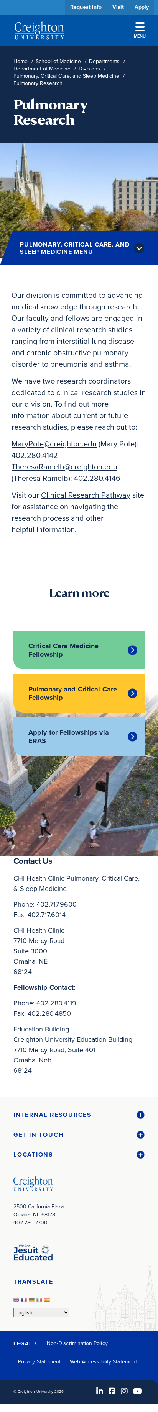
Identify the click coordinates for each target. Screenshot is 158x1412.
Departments (104, 61)
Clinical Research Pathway (85, 495)
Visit (118, 7)
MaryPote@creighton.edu (54, 443)
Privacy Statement (39, 1362)
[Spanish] (48, 1302)
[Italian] (40, 1302)
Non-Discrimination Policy (77, 1343)
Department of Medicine (42, 68)
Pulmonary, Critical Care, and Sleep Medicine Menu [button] (74, 248)
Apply (142, 7)
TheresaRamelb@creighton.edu (64, 466)
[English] (17, 1302)
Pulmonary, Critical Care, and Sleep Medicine (66, 76)
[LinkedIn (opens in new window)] (100, 1391)
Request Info (86, 7)
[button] (79, 1115)
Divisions (89, 68)
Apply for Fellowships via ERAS (68, 736)
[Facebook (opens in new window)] (112, 1391)
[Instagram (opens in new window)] (124, 1391)
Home (20, 61)
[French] (25, 1302)
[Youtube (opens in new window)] (137, 1391)
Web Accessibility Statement (103, 1362)
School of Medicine (58, 61)
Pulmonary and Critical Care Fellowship (72, 693)
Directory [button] (72, 234)
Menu (140, 36)
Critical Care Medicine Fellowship (63, 650)
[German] (32, 1302)
